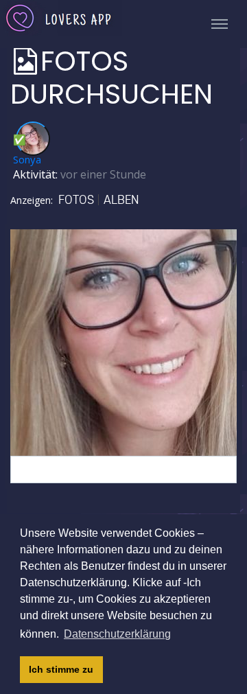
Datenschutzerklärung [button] (117, 634)
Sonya (27, 159)
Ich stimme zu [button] (61, 669)
